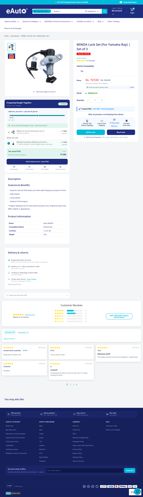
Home (6, 36)
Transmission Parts (12, 441)
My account (117, 11)
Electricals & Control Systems (15, 434)
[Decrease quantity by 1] (88, 100)
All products (15, 36)
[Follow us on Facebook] (84, 486)
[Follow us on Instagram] (88, 486)
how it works (31, 279)
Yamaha (41, 445)
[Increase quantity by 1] (102, 100)
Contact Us (76, 430)
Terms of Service (78, 461)
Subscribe (129, 470)
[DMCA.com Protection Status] (13, 493)
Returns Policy (77, 453)
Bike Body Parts (11, 430)
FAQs (74, 434)
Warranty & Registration (80, 437)
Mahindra (42, 449)
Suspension (9, 445)
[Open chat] (137, 491)
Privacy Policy (77, 449)
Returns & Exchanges (12, 28)
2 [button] (70, 385)
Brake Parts (10, 426)
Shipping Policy (78, 457)
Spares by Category (30, 21)
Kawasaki (42, 461)
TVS (40, 441)
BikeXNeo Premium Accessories (57, 21)
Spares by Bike (10, 21)
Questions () (23, 332)
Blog (99, 21)
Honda (41, 434)
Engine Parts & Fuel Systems (15, 437)
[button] (82, 61)
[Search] (104, 11)
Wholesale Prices (78, 441)
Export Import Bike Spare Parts (83, 445)
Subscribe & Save (130, 2)
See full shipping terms (14, 284)
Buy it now (121, 132)
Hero (40, 430)
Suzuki (41, 437)
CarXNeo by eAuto (84, 21)
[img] (8, 347)
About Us (76, 426)
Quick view (49, 144)
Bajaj (40, 426)
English (9, 485)
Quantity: (80, 100)
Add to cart (90, 132)
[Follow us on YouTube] (97, 486)
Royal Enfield (43, 457)
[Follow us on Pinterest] (92, 486)
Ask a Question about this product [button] (119, 316)
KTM (40, 453)
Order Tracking (113, 21)
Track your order (111, 426)
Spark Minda (81, 58)
